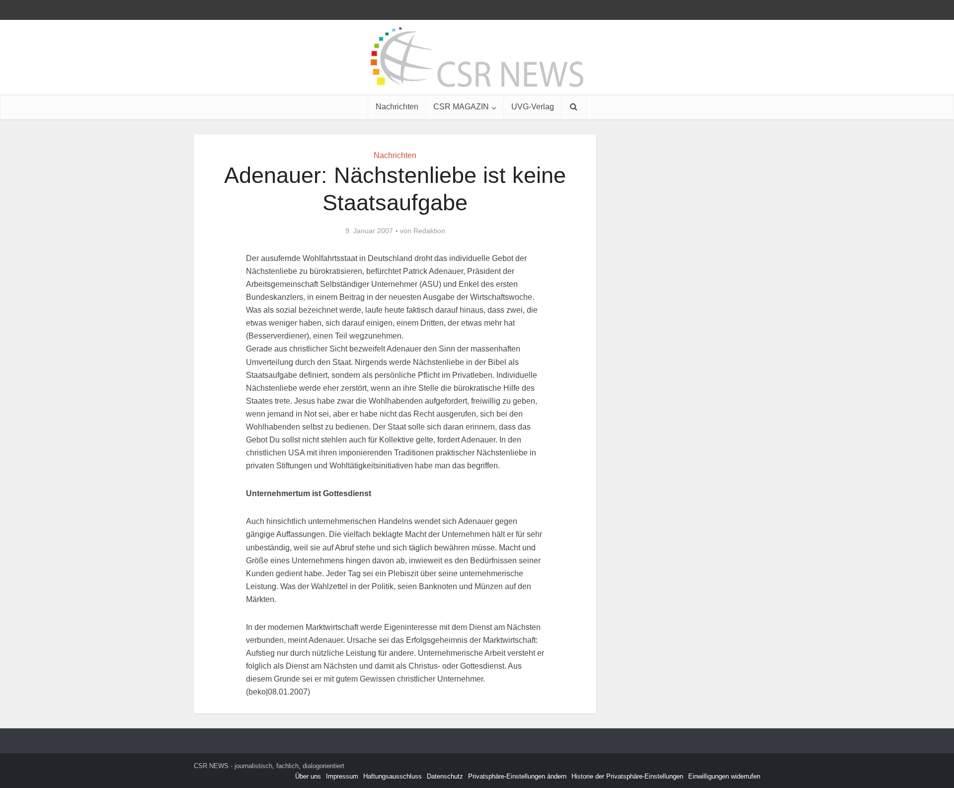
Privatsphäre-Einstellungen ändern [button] (517, 776)
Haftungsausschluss (392, 776)
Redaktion (429, 231)
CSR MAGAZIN (461, 106)
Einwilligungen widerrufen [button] (724, 776)
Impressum (342, 776)
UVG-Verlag (532, 106)
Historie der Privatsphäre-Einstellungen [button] (627, 776)
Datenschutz (445, 776)
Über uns (308, 776)
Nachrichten (397, 106)
